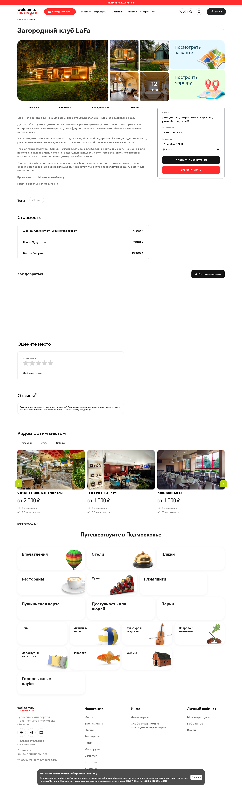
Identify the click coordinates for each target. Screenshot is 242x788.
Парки (167, 603)
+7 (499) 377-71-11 (172, 144)
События (117, 11)
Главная (21, 19)
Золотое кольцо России (121, 2)
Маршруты (100, 11)
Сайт (169, 149)
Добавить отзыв (32, 373)
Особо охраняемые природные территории (149, 725)
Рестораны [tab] (26, 443)
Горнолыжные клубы (36, 681)
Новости (132, 11)
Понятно (196, 777)
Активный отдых (80, 629)
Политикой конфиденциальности (146, 780)
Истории (144, 11)
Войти (191, 730)
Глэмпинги (155, 579)
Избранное (195, 723)
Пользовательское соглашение (30, 742)
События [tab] (61, 443)
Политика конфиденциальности (33, 752)
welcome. (26, 709)
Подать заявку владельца (78, 409)
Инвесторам (140, 717)
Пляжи (168, 554)
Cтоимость (65, 107)
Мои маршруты (198, 717)
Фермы (132, 653)
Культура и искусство (134, 629)
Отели (98, 554)
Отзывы (134, 107)
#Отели (36, 200)
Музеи (96, 578)
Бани (25, 628)
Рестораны (33, 579)
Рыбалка (80, 653)
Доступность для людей (109, 606)
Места (85, 11)
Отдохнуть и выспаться (30, 654)
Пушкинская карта (41, 603)
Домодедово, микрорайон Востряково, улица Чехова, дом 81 (187, 119)
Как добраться (101, 107)
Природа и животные (186, 629)
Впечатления (35, 554)
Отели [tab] (44, 443)
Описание (33, 107)
